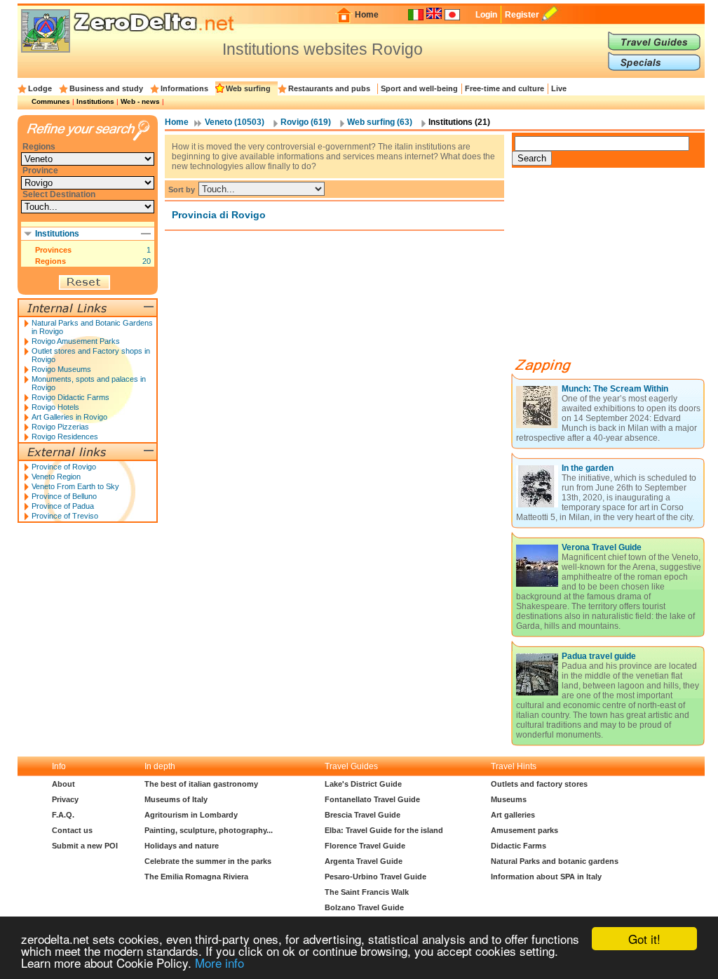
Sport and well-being (419, 88)
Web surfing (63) (379, 122)
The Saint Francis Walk (367, 892)
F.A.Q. (63, 815)
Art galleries (513, 815)
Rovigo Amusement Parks (76, 341)
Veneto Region (56, 476)
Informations (184, 88)
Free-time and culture (504, 88)
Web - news (140, 101)
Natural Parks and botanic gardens (554, 861)
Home (367, 15)
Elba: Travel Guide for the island (384, 830)
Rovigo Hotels (55, 407)
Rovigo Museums (61, 369)
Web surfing (248, 88)
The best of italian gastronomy (201, 784)
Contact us (72, 830)
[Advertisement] (617, 268)
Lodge (40, 88)
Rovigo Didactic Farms (70, 397)
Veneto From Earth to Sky (75, 486)
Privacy (65, 799)
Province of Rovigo (64, 466)
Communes (51, 101)
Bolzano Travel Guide (364, 907)
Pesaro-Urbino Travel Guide (375, 876)
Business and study (106, 88)
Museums (509, 799)
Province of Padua (63, 506)
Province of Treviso (65, 516)
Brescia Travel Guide (362, 815)
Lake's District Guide (363, 784)
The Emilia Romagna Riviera (196, 876)
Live (559, 88)
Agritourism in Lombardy (191, 815)
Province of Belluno (64, 496)
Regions (50, 261)
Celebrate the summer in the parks (207, 861)
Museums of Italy (176, 799)
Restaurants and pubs (329, 88)
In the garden (588, 468)
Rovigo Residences (65, 436)
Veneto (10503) (234, 122)
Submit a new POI (85, 845)
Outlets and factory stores (539, 784)
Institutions (95, 101)
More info (219, 962)
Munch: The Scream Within (615, 389)
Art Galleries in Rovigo (69, 417)
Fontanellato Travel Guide (372, 799)
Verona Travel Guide (602, 547)
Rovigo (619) (305, 122)
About (63, 784)
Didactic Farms (518, 845)
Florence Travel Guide (365, 845)
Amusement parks (524, 830)
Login (486, 15)
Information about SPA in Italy (546, 876)
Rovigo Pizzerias (60, 426)
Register (522, 15)
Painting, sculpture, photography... (208, 830)
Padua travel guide (599, 656)
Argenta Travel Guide (363, 861)
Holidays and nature (181, 845)
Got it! (644, 938)
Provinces (53, 250)
